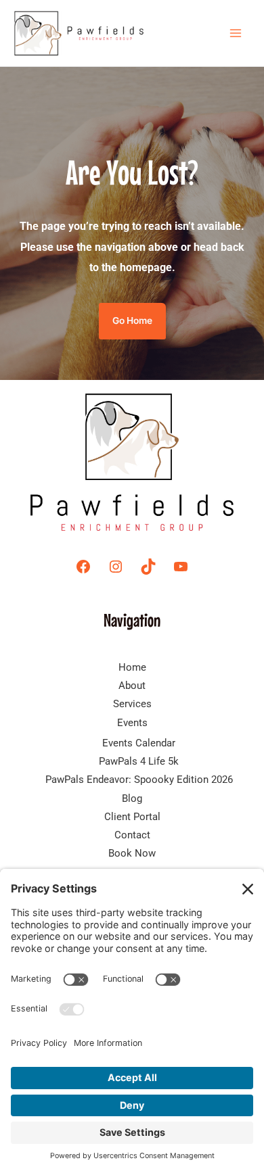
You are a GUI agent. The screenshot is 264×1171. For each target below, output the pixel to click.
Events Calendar (138, 743)
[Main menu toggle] (235, 33)
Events (132, 723)
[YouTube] (181, 566)
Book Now (132, 853)
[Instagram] (116, 566)
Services (132, 704)
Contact (132, 835)
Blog (132, 798)
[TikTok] (148, 566)
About (132, 685)
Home (132, 667)
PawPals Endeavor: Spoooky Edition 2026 (139, 779)
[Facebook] (83, 566)
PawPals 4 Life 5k (139, 761)
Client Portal (132, 817)
